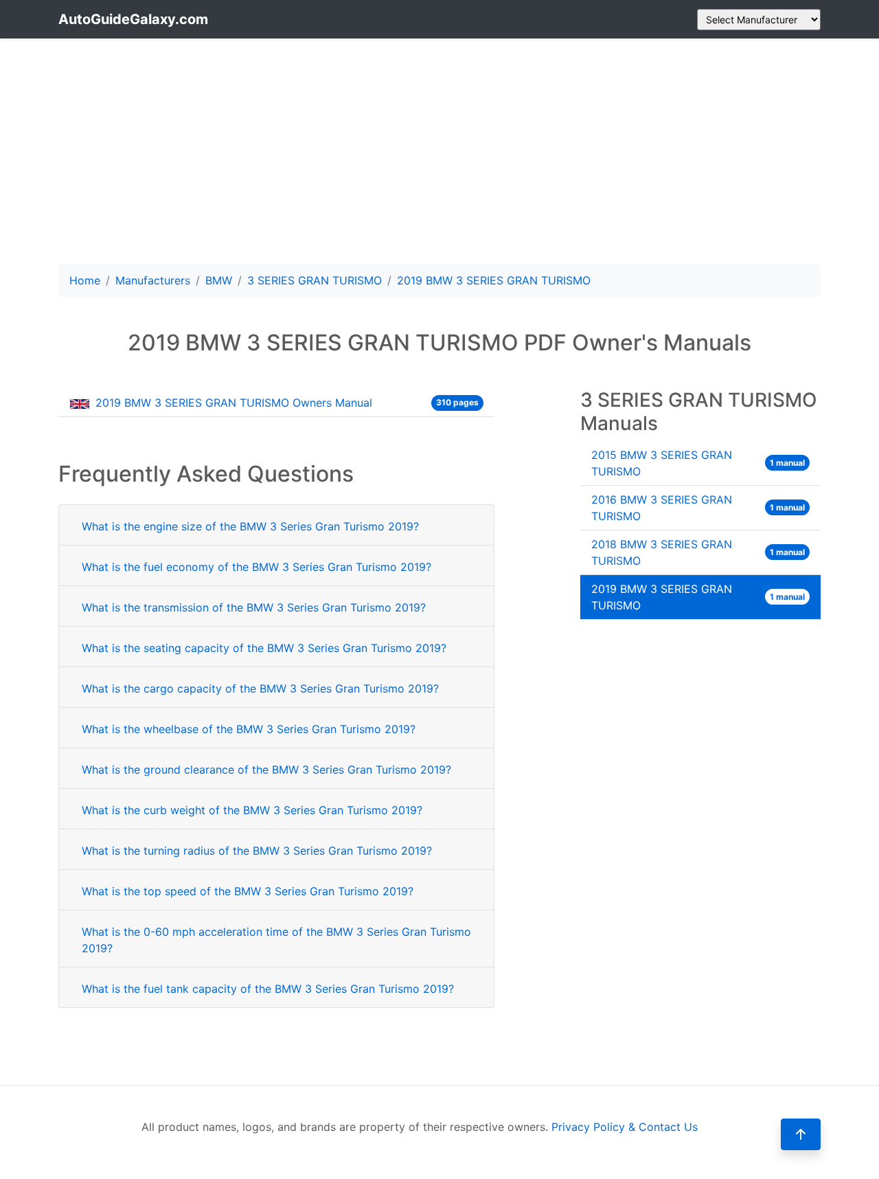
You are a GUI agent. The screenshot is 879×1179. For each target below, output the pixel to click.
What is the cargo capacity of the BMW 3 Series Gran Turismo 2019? (260, 688)
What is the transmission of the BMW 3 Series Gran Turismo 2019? (254, 607)
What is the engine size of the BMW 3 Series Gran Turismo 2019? (250, 526)
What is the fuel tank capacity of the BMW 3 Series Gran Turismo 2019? (268, 989)
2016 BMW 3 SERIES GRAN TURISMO (698, 508)
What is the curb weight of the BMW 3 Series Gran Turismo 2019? (252, 810)
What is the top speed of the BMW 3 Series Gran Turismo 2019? (247, 891)
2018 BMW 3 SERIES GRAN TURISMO (698, 552)
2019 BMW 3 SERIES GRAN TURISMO (698, 597)
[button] (801, 1134)
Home (84, 280)
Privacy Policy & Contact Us (624, 1127)
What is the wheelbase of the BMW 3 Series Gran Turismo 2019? (248, 729)
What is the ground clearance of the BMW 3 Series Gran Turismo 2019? (266, 769)
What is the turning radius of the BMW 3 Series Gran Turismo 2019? (257, 850)
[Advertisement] (439, 151)
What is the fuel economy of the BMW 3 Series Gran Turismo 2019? (256, 567)
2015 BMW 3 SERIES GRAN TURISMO (698, 463)
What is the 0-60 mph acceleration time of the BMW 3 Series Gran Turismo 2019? (276, 940)
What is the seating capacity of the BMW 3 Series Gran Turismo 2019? (264, 648)
